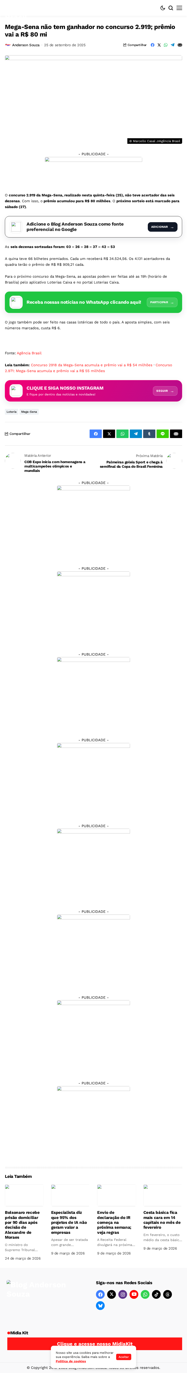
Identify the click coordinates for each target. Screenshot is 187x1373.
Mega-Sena (29, 411)
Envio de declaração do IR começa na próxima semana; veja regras (114, 1222)
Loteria (12, 411)
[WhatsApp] (145, 1294)
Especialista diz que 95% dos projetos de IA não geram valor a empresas (69, 1222)
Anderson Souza (26, 45)
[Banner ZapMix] (93, 693)
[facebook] (100, 1294)
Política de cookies (71, 1361)
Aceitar (124, 1357)
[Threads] (167, 1294)
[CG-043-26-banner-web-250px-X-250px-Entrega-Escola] (93, 607)
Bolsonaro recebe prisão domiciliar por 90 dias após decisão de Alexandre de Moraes (22, 1225)
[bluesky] (100, 1305)
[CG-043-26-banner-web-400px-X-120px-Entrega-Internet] (93, 171)
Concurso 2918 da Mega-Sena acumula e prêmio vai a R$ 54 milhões (91, 365)
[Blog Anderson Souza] (43, 1300)
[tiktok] (156, 1294)
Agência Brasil (29, 353)
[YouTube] (134, 1294)
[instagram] (122, 1294)
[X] (111, 1294)
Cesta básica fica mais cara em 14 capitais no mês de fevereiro (162, 1220)
